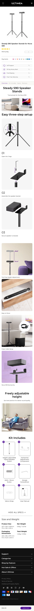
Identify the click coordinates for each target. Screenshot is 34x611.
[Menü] (3, 3)
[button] (6, 49)
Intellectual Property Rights (10, 584)
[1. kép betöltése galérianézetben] (17, 25)
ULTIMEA (7, 598)
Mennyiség (5, 51)
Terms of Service (7, 581)
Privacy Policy (6, 578)
